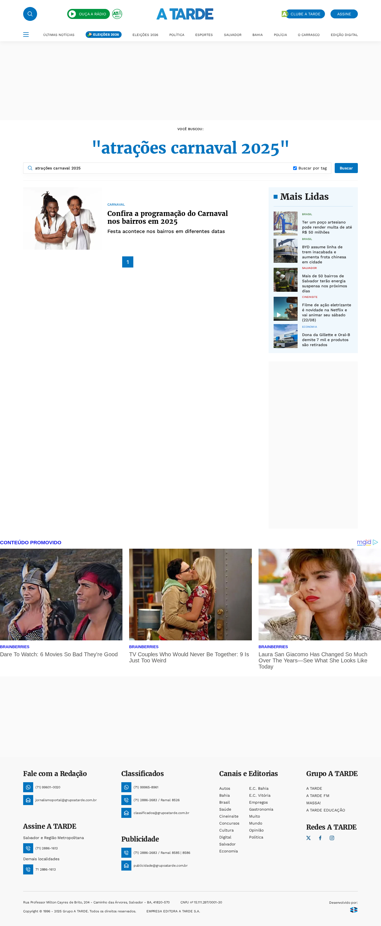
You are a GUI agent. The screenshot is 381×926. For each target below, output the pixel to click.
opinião (256, 830)
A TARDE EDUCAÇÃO (325, 810)
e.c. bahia (259, 788)
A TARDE (314, 788)
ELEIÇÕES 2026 (106, 35)
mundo (255, 823)
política (256, 837)
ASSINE (344, 14)
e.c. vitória (260, 795)
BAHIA (257, 35)
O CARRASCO (309, 35)
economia (228, 851)
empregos (258, 802)
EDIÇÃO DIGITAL (344, 35)
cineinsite (228, 816)
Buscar (346, 168)
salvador (227, 844)
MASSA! (313, 803)
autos (224, 788)
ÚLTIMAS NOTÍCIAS (58, 35)
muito (254, 816)
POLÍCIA (280, 35)
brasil (224, 802)
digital (225, 837)
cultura (226, 830)
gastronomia (261, 809)
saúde (225, 809)
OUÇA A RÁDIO (92, 14)
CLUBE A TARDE (305, 14)
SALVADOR (233, 35)
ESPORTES (204, 35)
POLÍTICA (176, 35)
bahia (224, 795)
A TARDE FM (317, 795)
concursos (229, 823)
